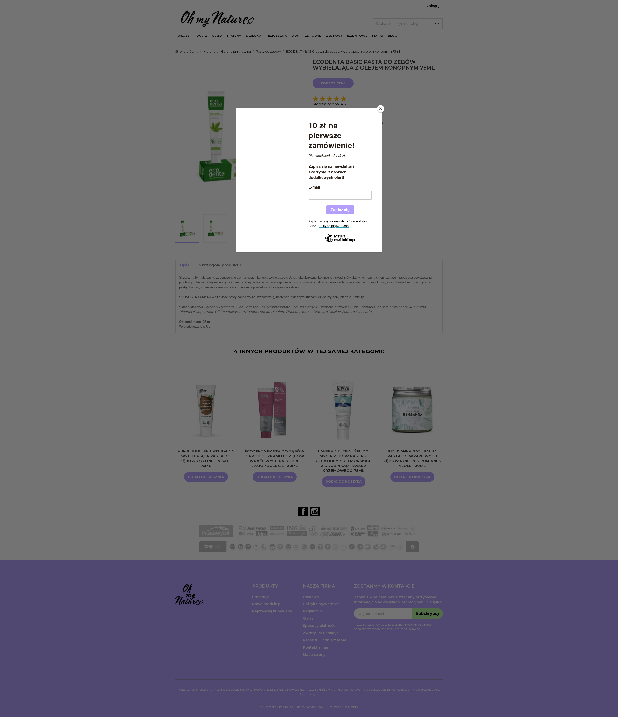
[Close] (380, 108)
